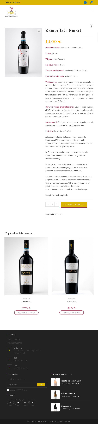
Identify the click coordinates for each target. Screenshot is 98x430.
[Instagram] (25, 402)
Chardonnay (66, 406)
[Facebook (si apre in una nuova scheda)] (85, 2)
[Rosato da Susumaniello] (55, 382)
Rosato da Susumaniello (72, 381)
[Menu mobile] (91, 11)
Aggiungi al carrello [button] (26, 312)
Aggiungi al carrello (73, 205)
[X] (10, 402)
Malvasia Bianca (68, 393)
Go (41, 385)
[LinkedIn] (32, 402)
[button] (39, 31)
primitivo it (58, 214)
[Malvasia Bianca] (55, 394)
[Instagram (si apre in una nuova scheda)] (91, 2)
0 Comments (76, 383)
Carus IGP (71, 302)
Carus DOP (26, 302)
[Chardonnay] (55, 407)
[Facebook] (18, 402)
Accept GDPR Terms (18, 390)
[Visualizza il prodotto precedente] (91, 26)
